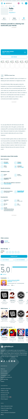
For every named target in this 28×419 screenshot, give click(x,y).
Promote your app (5, 392)
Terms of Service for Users (7, 406)
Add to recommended (21, 259)
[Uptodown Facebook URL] (14, 361)
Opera (3, 0)
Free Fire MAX (4, 337)
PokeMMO (21, 300)
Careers (2, 381)
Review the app (14, 256)
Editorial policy (4, 373)
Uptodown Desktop (8, 0)
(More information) (7, 183)
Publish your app (4, 390)
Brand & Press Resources (6, 377)
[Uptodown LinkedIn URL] (12, 361)
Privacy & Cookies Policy (6, 408)
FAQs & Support (4, 399)
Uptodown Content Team (9, 75)
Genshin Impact (4, 318)
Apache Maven (23, 0)
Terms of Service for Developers (8, 412)
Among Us (13, 337)
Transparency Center (5, 375)
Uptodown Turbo (6, 397)
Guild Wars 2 (12, 300)
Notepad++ (18, 0)
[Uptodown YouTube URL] (2, 361)
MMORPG (19, 163)
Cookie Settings (4, 410)
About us (3, 369)
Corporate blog (4, 379)
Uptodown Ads (4, 394)
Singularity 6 (12, 12)
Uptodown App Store (6, 388)
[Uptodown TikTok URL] (4, 361)
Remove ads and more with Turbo (13, 47)
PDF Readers (14, 0)
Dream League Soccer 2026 (21, 338)
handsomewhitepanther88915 (13, 280)
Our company (4, 371)
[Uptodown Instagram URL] (9, 361)
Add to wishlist (6, 259)
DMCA (2, 414)
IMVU (4, 300)
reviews (4, 19)
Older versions (14, 57)
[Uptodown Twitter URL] (7, 361)
